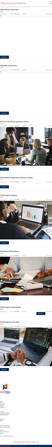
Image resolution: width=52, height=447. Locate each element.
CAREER (2, 406)
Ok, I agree (2, 446)
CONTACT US (3, 407)
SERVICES (2, 404)
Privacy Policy (8, 446)
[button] (26, 420)
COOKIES (2, 411)
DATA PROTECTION (4, 414)
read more (4, 57)
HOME (1, 401)
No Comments (49, 311)
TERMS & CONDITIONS (5, 413)
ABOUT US (2, 403)
